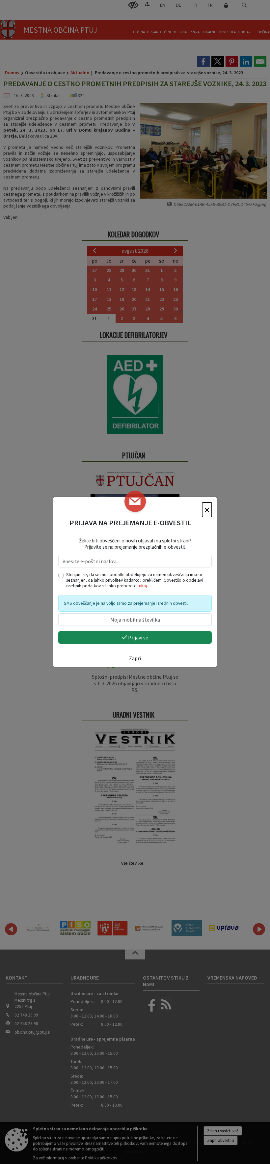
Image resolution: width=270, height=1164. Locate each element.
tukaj (142, 586)
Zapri (135, 658)
